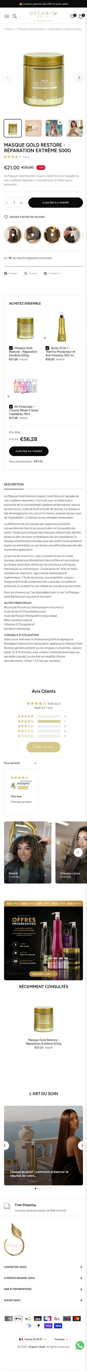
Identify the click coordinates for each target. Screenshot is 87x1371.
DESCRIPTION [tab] (14, 484)
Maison (9, 29)
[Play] (13, 235)
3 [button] (43, 1188)
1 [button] (35, 1188)
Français (59, 1339)
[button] (13, 157)
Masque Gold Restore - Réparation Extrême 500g (43, 1041)
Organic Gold (36, 1347)
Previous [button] (7, 77)
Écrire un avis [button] (43, 747)
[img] (19, 778)
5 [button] (50, 1188)
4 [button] (46, 1188)
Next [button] (79, 77)
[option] (43, 76)
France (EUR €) (33, 1339)
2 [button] (39, 1188)
